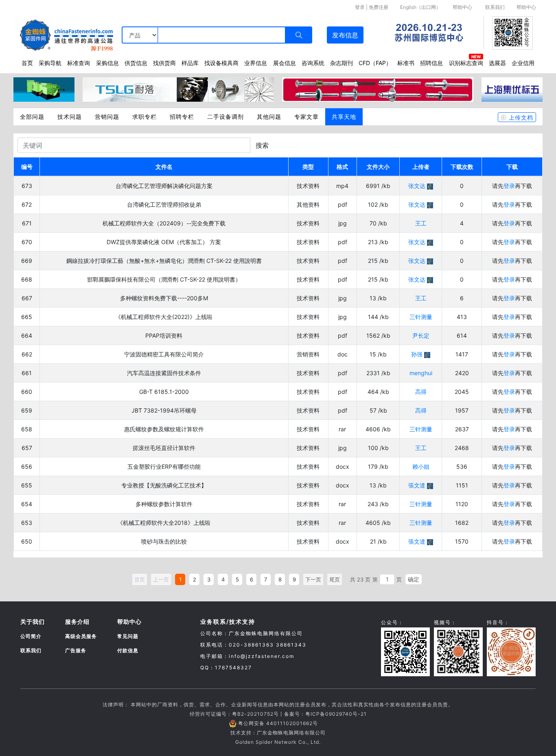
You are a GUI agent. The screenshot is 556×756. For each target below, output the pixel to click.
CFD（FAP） (375, 62)
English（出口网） (420, 7)
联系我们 (495, 7)
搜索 (262, 145)
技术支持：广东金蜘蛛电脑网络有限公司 (278, 733)
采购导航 (50, 62)
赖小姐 (420, 466)
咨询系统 (313, 62)
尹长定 (420, 335)
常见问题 (127, 636)
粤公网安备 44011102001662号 (278, 723)
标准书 (405, 62)
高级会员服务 (81, 636)
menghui (420, 372)
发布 (345, 35)
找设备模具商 (221, 62)
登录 (360, 7)
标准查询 (78, 62)
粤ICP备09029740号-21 (336, 714)
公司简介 (31, 636)
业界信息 (255, 62)
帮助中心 (462, 7)
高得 (421, 391)
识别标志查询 (466, 62)
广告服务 (75, 650)
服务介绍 (77, 621)
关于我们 (32, 621)
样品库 (190, 62)
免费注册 (378, 7)
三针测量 (420, 316)
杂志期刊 (341, 62)
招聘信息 (431, 62)
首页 (27, 62)
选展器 (497, 62)
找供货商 (164, 62)
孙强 (416, 354)
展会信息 (284, 62)
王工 (421, 223)
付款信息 (127, 650)
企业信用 (523, 62)
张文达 (416, 185)
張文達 (416, 485)
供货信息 (136, 62)
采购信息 (107, 62)
